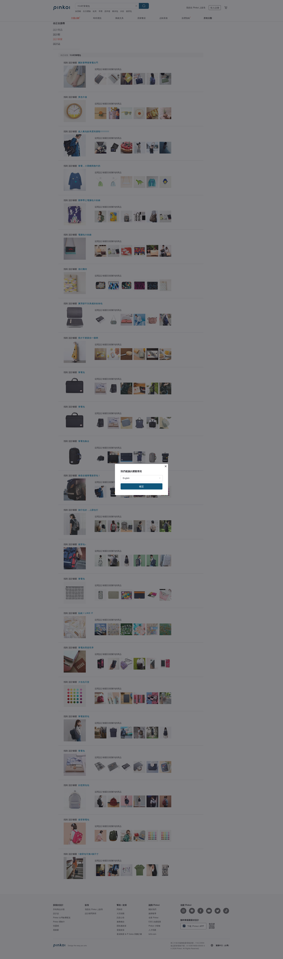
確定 (141, 486)
